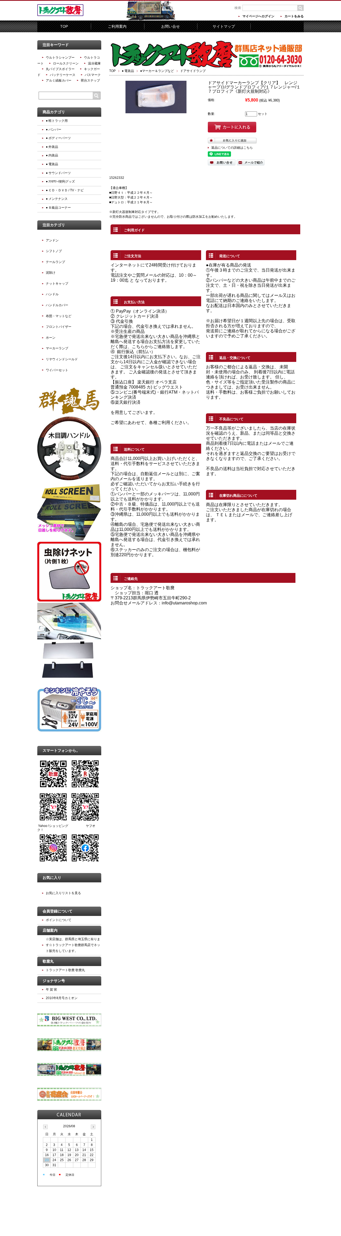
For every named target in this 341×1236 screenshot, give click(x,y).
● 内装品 (52, 155)
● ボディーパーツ (58, 138)
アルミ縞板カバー (58, 80)
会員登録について (57, 911)
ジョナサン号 (54, 981)
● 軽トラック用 (57, 121)
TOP (64, 26)
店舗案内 (50, 930)
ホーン (50, 338)
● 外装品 (52, 147)
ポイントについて (58, 920)
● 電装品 (128, 71)
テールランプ (55, 262)
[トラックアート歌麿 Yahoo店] (69, 1075)
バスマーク (93, 75)
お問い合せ (170, 26)
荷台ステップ (90, 80)
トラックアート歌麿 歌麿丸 (65, 970)
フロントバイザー (58, 327)
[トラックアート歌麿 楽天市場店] (69, 1050)
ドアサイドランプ (193, 71)
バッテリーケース (62, 75)
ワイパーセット (57, 370)
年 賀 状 (51, 989)
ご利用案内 (117, 26)
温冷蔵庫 (94, 63)
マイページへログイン (258, 16)
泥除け (50, 272)
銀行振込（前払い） (136, 351)
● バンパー (53, 129)
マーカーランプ (57, 348)
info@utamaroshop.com (184, 603)
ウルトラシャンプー (60, 57)
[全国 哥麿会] (69, 1099)
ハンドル (52, 294)
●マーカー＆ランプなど (157, 71)
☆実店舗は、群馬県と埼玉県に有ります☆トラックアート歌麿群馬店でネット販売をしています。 (73, 944)
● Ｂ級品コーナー (58, 207)
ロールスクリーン (66, 63)
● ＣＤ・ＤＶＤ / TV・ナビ (65, 190)
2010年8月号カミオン (62, 998)
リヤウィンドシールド (62, 359)
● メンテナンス (57, 199)
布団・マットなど (58, 316)
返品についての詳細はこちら (232, 148)
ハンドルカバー (57, 305)
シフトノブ (54, 251)
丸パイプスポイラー (60, 69)
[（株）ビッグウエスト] (69, 1025)
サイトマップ (224, 26)
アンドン (52, 240)
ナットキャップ (57, 283)
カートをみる (294, 16)
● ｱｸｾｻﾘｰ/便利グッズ (60, 181)
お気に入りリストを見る (63, 893)
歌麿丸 (48, 961)
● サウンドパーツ (58, 173)
